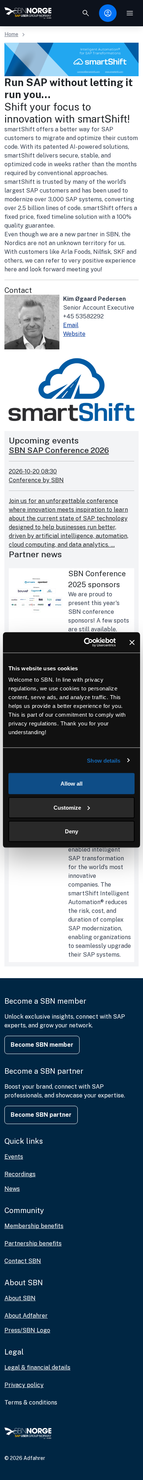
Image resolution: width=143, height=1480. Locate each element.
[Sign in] (108, 13)
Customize (67, 807)
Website (74, 333)
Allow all (71, 783)
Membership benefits (33, 1226)
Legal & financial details (37, 1367)
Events (13, 1156)
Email (70, 325)
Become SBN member (42, 1044)
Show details (103, 760)
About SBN (20, 1298)
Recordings (20, 1174)
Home (11, 34)
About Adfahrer (26, 1315)
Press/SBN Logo (27, 1330)
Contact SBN (22, 1261)
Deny (71, 831)
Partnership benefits (33, 1243)
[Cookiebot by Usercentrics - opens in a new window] (87, 642)
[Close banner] (132, 642)
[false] (86, 13)
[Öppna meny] (130, 13)
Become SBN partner (41, 1114)
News (12, 1188)
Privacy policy (24, 1385)
